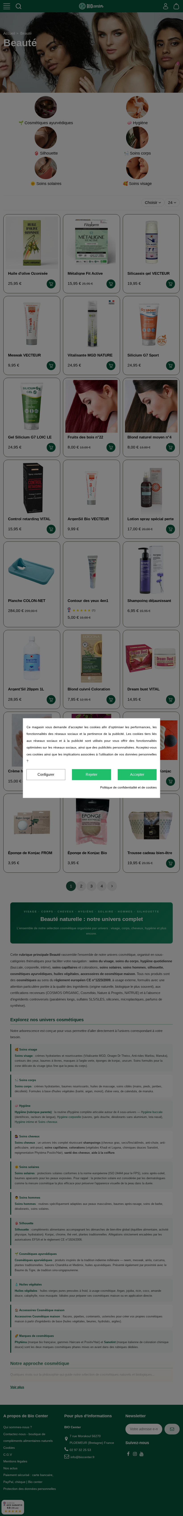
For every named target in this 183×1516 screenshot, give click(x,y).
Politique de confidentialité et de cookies (128, 787)
